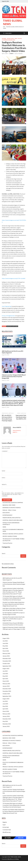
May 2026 (5, 646)
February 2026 (6, 653)
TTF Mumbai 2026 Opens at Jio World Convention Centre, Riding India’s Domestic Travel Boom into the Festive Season (14, 598)
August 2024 (6, 698)
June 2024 (5, 703)
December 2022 (7, 724)
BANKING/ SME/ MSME (9, 505)
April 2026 (5, 648)
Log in (4, 824)
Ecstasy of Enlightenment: (8, 315)
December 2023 (7, 718)
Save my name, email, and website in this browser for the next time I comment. (12, 494)
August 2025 (6, 668)
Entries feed (6, 827)
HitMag (17, 859)
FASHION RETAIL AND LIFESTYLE (11, 517)
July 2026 (5, 641)
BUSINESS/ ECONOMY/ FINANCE (12, 507)
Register (5, 822)
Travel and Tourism (7, 543)
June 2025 (5, 673)
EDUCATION (6, 512)
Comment (5, 451)
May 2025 (5, 676)
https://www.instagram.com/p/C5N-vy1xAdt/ (13, 278)
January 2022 (6, 726)
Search (3, 553)
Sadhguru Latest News (12, 326)
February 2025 (6, 683)
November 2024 (7, 691)
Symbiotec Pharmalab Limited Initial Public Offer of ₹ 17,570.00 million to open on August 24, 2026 (14, 618)
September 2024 (7, 696)
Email (4, 477)
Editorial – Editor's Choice (9, 510)
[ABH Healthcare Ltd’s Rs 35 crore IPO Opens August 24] (14, 342)
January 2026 (6, 656)
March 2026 (6, 651)
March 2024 (6, 711)
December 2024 (7, 688)
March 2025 (6, 681)
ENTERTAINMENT (7, 515)
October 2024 (6, 693)
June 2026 (5, 643)
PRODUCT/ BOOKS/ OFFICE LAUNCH (13, 533)
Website (4, 484)
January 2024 (6, 716)
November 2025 (7, 661)
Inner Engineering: (6, 306)
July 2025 (5, 671)
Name (4, 470)
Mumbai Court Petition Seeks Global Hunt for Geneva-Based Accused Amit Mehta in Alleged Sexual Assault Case (13, 604)
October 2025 (6, 663)
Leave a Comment (18, 53)
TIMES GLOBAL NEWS (12, 22)
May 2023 (5, 721)
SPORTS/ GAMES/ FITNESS (10, 536)
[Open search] (24, 33)
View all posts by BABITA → (17, 431)
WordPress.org (6, 832)
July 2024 (5, 701)
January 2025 (6, 686)
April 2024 (5, 708)
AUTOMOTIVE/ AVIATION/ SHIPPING (13, 502)
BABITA (11, 53)
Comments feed (7, 829)
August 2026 (6, 638)
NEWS (16, 38)
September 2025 (7, 666)
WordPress (10, 859)
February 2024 (6, 713)
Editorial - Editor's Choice (8, 38)
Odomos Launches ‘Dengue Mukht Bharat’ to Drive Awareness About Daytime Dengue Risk (14, 376)
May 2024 (5, 706)
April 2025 (5, 678)
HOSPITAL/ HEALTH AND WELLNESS (12, 520)
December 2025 (7, 658)
